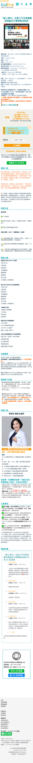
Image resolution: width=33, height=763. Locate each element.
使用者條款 (4, 702)
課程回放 (5, 140)
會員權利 (3, 706)
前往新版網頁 (5, 1)
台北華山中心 (4, 720)
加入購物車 (17, 145)
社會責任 (3, 713)
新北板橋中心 (4, 724)
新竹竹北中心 (4, 726)
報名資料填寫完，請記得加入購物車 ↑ (16, 151)
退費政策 (3, 711)
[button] (17, 4)
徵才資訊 (3, 715)
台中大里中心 (4, 728)
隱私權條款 (4, 704)
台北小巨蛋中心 (5, 722)
